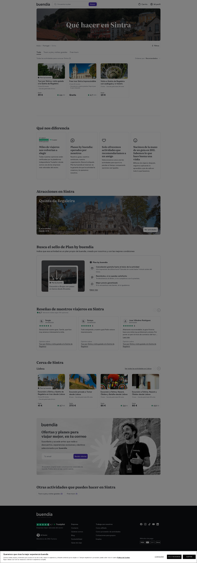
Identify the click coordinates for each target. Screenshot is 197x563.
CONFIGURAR (159, 557)
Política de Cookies (123, 557)
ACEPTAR (189, 557)
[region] (98, 557)
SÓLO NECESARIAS (174, 557)
